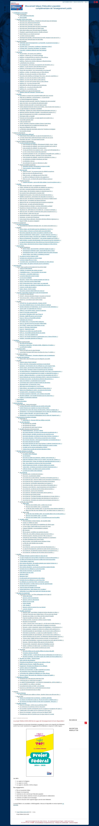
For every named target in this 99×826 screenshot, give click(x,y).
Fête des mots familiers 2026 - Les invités (36, 515)
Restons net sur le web (28, 601)
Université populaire (21, 41)
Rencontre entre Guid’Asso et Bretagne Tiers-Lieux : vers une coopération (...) (39, 76)
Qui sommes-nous (67, 2)
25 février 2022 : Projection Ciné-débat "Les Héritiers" (33, 48)
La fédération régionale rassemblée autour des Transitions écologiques (37, 129)
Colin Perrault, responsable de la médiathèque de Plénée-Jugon (38, 524)
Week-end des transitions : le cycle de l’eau (30, 570)
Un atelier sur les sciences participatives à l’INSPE (35, 447)
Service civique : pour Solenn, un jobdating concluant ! (36, 254)
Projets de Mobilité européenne (27, 164)
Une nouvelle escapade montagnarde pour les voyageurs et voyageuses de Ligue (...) (41, 708)
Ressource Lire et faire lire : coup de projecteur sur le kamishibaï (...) (39, 487)
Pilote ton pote (23, 170)
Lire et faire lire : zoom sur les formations (33, 490)
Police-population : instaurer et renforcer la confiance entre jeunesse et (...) (41, 629)
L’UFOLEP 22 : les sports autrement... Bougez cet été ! (33, 303)
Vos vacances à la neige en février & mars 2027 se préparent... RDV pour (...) (38, 701)
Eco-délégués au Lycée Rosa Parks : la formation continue (34, 582)
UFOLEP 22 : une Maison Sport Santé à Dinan (31, 299)
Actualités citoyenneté (25, 611)
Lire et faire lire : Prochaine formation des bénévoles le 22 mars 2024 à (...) (41, 496)
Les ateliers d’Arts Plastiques (30, 454)
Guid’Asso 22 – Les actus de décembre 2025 (31, 87)
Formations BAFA (20, 348)
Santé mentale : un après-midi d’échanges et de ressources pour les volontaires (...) (40, 240)
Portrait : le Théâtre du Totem (30, 522)
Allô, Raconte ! (26, 530)
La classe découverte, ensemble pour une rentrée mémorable (35, 406)
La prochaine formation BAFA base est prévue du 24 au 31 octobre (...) (37, 352)
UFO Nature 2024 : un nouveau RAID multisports (32, 321)
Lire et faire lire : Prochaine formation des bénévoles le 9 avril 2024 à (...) (41, 498)
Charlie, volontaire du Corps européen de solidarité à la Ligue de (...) (36, 187)
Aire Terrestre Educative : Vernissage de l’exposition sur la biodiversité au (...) (42, 439)
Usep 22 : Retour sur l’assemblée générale (30, 318)
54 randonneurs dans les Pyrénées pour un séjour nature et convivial (37, 714)
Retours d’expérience (25, 247)
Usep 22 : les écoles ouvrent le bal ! (28, 312)
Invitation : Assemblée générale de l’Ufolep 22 (31, 338)
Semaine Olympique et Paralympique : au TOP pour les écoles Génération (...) (39, 306)
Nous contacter (78, 2)
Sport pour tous (17, 265)
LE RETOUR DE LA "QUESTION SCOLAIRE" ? (31, 680)
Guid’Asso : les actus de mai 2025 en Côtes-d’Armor (32, 77)
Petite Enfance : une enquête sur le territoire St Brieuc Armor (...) (36, 388)
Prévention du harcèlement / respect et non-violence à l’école (35, 662)
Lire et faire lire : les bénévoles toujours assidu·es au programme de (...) (40, 550)
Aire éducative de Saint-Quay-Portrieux (32, 427)
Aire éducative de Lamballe (29, 423)
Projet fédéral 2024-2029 (22, 812)
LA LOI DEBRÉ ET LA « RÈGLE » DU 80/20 (30, 684)
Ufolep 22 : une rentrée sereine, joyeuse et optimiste (33, 310)
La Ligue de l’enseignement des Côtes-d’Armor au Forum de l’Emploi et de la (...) (39, 242)
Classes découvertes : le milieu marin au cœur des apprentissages (36, 583)
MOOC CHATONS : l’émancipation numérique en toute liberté (35, 364)
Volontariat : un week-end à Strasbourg (29, 217)
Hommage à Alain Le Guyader (27, 116)
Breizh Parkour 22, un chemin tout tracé (30, 34)
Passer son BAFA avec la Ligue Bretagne (30, 350)
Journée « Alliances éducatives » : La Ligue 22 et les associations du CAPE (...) (39, 375)
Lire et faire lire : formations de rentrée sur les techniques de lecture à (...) (41, 500)
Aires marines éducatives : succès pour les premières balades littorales (37, 567)
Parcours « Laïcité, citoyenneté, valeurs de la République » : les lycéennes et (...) (42, 627)
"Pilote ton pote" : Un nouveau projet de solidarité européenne (38, 171)
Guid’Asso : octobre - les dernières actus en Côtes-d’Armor (34, 72)
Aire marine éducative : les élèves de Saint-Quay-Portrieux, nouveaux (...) (41, 436)
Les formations (26, 455)
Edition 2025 (26, 503)
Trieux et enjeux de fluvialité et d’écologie (30, 587)
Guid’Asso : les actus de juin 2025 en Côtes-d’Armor (32, 79)
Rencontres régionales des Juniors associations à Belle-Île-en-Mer (36, 232)
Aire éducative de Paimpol (29, 425)
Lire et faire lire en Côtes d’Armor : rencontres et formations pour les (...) (41, 477)
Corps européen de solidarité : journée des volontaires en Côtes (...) (39, 157)
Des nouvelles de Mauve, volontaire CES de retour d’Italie (37, 155)
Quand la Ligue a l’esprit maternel (28, 362)
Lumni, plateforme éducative (27, 15)
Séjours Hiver (19, 696)
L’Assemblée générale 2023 (26, 119)
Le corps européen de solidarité (27, 143)
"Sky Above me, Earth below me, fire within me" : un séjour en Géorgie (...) (38, 209)
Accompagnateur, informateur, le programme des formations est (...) (37, 64)
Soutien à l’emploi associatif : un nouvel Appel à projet (33, 105)
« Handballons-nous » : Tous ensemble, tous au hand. (33, 272)
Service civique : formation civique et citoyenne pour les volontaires (36, 369)
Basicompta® (23, 17)
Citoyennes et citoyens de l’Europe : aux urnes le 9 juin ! (33, 208)
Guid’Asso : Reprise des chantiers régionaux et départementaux (35, 61)
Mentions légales (73, 822)
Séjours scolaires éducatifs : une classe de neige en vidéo (34, 413)
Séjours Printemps (21, 693)
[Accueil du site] (49, 10)
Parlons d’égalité (27, 603)
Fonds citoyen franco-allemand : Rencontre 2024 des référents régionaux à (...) (39, 219)
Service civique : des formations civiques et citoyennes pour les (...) (36, 191)
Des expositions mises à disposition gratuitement (32, 671)
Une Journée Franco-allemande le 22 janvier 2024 (32, 193)
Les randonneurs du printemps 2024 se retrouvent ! (32, 706)
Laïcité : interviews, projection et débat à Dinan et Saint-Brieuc (35, 123)
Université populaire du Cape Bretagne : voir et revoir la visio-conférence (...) (42, 631)
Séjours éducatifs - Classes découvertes (26, 404)
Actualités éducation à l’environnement (29, 429)
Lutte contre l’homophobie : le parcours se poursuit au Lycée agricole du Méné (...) (43, 640)
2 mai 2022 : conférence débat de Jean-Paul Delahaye (33, 50)
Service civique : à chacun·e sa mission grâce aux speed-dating (35, 231)
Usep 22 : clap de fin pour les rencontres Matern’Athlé (33, 323)
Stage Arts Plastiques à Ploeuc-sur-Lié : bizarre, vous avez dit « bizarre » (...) (41, 459)
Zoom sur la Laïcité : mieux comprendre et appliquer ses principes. (39, 625)
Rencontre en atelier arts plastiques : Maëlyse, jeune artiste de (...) (39, 457)
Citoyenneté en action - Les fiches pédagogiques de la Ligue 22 (35, 594)
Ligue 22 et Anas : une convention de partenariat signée (33, 103)
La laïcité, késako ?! (27, 609)
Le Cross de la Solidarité (26, 277)
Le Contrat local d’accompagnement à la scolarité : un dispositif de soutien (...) (39, 373)
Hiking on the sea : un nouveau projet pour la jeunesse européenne (36, 202)
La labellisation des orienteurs (27, 63)
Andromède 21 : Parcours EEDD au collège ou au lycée (36, 420)
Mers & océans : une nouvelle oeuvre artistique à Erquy (36, 541)
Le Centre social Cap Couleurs (27, 35)
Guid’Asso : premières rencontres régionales (31, 59)
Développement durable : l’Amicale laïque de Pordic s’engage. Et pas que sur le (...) (40, 37)
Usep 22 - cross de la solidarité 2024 (29, 334)
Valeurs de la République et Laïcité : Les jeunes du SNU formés (35, 390)
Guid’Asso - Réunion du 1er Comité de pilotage (31, 55)
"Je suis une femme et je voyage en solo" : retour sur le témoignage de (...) (41, 150)
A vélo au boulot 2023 (25, 121)
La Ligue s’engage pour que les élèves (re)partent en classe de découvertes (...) (39, 557)
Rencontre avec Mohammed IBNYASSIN (30, 22)
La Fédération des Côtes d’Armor (22, 718)
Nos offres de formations (26, 343)
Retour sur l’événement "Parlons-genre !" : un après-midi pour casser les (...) (38, 234)
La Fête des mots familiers (26, 502)
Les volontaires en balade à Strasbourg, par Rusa (35, 159)
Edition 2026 (26, 512)
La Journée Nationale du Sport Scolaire (29, 276)
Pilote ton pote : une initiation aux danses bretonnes (33, 200)
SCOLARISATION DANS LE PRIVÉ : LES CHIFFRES (32, 686)
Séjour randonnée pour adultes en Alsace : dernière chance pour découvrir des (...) (40, 694)
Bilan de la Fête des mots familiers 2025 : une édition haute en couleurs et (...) (45, 510)
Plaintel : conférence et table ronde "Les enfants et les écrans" (38, 646)
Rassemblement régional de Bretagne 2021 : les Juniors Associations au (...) (38, 225)
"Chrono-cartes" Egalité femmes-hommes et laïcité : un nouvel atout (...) (41, 638)
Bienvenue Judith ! (24, 574)
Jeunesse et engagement (19, 222)
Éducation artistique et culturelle (24, 451)
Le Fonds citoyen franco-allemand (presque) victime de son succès (36, 137)
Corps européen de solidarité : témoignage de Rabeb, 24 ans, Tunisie (40, 144)
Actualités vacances (21, 703)
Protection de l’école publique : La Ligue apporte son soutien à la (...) (37, 118)
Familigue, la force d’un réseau (24, 19)
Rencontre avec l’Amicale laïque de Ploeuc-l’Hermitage (33, 26)
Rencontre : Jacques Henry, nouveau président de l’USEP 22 (34, 279)
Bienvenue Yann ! (24, 576)
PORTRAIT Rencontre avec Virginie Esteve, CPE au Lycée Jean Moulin (40, 614)
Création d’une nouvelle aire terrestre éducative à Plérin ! (37, 449)
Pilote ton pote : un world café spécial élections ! (32, 204)
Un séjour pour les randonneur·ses (28, 585)
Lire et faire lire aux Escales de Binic (32, 494)
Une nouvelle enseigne (25, 131)
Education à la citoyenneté (29, 621)
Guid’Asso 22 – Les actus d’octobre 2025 (30, 83)
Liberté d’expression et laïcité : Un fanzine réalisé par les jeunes (38, 465)
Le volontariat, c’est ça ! (28, 161)
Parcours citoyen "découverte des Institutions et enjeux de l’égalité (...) (37, 675)
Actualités (18, 94)
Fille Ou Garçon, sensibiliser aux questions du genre (35, 532)
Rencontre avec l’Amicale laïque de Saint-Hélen (31, 39)
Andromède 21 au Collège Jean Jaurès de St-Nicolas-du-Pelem (35, 591)
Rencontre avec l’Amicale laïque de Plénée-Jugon (32, 28)
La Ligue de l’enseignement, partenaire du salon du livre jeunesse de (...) (40, 548)
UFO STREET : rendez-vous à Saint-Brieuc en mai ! (32, 325)
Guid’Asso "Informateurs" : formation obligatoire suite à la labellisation (37, 355)
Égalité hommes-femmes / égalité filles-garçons (32, 664)
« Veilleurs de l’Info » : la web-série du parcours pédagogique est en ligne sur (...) (42, 654)
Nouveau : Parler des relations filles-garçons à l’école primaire (38, 642)
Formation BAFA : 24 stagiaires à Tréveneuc (31, 392)
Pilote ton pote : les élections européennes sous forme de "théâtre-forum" (38, 198)
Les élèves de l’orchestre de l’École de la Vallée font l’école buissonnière (37, 559)
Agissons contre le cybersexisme (31, 599)
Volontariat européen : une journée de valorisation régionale (35, 215)
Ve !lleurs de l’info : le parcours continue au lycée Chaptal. (37, 619)
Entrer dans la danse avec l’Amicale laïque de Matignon (33, 30)
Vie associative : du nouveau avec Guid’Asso (30, 53)
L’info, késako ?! (27, 605)
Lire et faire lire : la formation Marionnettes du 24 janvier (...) (38, 483)
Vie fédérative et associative (20, 12)
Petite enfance (20, 399)
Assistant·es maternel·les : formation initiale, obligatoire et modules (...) (37, 345)
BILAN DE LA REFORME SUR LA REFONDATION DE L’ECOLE (35, 688)
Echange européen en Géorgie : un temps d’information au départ (36, 206)
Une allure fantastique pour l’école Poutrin (33, 539)
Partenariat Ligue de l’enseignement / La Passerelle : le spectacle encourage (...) (39, 42)
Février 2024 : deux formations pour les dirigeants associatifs (35, 358)
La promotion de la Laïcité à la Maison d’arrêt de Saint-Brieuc (35, 382)
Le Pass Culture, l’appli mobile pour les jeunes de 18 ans (37, 526)
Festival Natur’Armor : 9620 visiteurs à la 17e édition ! (33, 589)
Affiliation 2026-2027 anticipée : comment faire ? (32, 92)
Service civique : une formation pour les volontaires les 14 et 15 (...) (36, 229)
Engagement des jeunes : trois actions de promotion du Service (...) (36, 195)
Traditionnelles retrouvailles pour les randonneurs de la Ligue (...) (36, 710)
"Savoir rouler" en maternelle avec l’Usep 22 (30, 308)
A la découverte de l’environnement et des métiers (32, 578)
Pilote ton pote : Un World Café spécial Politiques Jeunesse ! (38, 179)
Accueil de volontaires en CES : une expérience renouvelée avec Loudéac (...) (42, 153)
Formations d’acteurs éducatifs (30, 653)
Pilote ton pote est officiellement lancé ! (33, 173)
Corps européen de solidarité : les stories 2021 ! (34, 148)
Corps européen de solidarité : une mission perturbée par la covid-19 (40, 146)
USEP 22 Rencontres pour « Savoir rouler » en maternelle (34, 283)
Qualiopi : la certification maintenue (28, 397)
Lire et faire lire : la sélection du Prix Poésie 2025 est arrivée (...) (38, 552)
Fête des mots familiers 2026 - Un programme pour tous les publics (43, 517)
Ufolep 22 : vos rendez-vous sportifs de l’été (31, 331)
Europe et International (19, 133)
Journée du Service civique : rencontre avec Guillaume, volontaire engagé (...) (39, 236)
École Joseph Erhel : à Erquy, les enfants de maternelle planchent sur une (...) (42, 461)
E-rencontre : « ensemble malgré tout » (29, 274)
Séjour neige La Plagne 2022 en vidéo (29, 565)
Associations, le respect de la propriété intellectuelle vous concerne (36, 95)
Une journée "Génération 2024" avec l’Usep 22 (31, 314)
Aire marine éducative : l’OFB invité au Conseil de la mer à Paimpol (39, 438)
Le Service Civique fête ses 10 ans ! (28, 260)
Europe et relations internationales (25, 141)
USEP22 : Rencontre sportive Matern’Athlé (30, 281)
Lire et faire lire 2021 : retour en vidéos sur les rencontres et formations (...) (41, 479)
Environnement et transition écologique (26, 417)
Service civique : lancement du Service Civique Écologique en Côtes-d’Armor (38, 244)
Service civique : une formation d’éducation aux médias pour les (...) (36, 367)
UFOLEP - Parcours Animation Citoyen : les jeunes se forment (35, 296)
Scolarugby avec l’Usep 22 (26, 319)
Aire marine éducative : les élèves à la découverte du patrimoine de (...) (40, 432)
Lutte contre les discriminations (27, 660)
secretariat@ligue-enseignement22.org (44, 822)
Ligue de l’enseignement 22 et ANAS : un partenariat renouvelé (35, 114)
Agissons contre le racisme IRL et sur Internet (34, 607)
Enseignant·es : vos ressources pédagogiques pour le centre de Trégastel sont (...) (40, 415)
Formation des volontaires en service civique (31, 258)
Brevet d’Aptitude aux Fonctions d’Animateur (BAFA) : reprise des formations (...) (39, 377)
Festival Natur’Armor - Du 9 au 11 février (33, 430)
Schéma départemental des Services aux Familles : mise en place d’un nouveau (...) (40, 106)
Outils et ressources (21, 14)
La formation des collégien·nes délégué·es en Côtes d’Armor (35, 673)
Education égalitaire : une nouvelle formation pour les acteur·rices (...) (37, 395)
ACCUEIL (14, 718)
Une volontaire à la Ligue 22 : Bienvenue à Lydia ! (35, 163)
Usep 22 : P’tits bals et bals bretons (28, 327)
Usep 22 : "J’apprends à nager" (27, 329)
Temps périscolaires (21, 401)
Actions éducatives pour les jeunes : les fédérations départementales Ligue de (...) (43, 636)
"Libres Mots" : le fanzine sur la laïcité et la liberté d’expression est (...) (40, 467)
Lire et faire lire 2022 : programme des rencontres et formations (39, 481)
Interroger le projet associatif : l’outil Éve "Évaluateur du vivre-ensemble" (38, 101)
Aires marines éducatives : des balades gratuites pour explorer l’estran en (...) (39, 563)
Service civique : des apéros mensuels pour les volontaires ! (34, 263)
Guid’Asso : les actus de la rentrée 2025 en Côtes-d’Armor (34, 81)
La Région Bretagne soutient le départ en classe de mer (33, 555)
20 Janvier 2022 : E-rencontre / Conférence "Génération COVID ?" (36, 46)
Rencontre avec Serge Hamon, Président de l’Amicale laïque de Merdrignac (38, 21)
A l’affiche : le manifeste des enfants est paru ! (31, 270)
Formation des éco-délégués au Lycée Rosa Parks (32, 569)
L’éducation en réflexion (22, 677)
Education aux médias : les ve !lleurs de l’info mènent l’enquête (38, 616)
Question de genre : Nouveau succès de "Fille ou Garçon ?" (37, 535)
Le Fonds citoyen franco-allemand (25, 134)
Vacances (15, 691)
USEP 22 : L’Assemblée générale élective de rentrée (32, 332)
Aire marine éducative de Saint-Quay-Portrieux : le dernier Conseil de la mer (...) (42, 443)
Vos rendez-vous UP (25, 44)
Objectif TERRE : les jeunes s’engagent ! (29, 221)
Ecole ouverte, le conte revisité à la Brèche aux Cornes (36, 647)
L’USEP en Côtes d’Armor (26, 268)
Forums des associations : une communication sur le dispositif (35, 70)
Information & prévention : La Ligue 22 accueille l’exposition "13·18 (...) (40, 632)
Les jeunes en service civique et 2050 (29, 256)
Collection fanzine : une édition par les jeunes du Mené (36, 468)
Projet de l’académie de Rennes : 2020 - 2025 (34, 618)
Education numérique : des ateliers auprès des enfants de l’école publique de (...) (42, 656)
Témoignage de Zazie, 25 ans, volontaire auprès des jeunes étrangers (40, 252)
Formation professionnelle (23, 341)
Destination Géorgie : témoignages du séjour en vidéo (36, 166)
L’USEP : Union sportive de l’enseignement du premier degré (31, 267)
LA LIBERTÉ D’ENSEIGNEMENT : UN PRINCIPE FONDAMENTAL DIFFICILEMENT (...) (41, 682)
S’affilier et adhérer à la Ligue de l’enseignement (28, 90)
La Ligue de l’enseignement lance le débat (30, 689)
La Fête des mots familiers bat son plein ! (33, 543)
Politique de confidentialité (61, 822)
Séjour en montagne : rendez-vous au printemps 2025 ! (33, 705)
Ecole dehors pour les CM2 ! (27, 572)
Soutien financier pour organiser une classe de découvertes (34, 408)
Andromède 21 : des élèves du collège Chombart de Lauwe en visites (40, 445)
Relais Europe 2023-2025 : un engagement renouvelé (33, 185)
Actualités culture (24, 519)
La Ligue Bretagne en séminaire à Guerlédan (31, 108)
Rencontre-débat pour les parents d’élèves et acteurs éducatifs (38, 651)
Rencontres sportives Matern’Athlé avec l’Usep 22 (32, 290)
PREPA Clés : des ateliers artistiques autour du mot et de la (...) (38, 534)
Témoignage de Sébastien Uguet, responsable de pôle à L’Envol (39, 250)
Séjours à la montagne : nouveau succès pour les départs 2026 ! (36, 712)
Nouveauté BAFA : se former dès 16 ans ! (30, 384)
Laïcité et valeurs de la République (28, 667)
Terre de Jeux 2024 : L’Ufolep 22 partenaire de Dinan (33, 298)
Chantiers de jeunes (24, 180)
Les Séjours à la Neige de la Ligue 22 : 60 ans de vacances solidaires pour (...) (39, 699)
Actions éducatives (18, 403)
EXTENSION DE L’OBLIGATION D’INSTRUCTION (32, 678)
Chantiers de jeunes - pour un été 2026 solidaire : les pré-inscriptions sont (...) (42, 182)
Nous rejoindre (89, 2)
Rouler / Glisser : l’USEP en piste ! (28, 289)
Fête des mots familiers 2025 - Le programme (37, 506)
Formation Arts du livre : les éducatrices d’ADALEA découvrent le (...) (36, 379)
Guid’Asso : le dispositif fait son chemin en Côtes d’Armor (34, 57)
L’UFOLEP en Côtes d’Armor (27, 294)
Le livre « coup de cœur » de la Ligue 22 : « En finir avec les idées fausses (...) (42, 623)
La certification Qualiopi (25, 347)
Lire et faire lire (23, 472)
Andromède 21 (23, 418)
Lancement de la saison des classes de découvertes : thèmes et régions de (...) (39, 409)
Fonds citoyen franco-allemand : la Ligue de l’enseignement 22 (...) (36, 135)
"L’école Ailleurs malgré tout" (27, 561)
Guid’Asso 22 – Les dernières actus (28, 89)
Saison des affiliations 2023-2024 (28, 127)
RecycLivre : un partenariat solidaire (31, 476)
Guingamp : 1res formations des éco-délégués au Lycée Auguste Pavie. (37, 366)
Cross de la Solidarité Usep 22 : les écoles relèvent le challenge (35, 305)
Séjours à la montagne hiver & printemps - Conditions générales (36, 698)
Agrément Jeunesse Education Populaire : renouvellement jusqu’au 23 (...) (38, 112)
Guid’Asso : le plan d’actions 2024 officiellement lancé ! (33, 66)
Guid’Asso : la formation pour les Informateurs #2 (32, 68)
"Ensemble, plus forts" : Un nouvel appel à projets (32, 139)
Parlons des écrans (27, 596)
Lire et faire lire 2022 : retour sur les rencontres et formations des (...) (40, 485)
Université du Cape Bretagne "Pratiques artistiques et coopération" (39, 537)
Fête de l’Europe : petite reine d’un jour (29, 213)
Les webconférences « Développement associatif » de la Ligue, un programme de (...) (41, 371)
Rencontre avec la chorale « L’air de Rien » (30, 24)
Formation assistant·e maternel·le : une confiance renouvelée (35, 393)
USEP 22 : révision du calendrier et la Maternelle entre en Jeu (35, 285)
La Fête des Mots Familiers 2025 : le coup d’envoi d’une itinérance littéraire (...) (45, 508)
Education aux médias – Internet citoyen (30, 658)
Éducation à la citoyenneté (23, 593)
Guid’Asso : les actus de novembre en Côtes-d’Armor (33, 74)
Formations (16, 340)
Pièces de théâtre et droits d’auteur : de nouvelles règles (37, 521)
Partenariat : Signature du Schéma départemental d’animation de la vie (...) (38, 110)
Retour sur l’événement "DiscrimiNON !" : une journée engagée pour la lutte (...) (39, 238)
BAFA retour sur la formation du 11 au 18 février (32, 386)
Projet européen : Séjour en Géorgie (32, 168)
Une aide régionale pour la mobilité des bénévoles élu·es (34, 125)
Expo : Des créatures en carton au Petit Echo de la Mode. (37, 463)
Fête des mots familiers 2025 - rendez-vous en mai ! (39, 505)
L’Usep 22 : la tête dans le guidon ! (28, 287)
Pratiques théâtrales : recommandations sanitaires (35, 528)
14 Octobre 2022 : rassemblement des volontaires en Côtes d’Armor (37, 261)
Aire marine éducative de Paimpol (31, 441)
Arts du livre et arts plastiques (27, 452)
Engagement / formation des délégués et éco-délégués (33, 666)
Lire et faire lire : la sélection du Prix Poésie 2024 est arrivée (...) (38, 489)
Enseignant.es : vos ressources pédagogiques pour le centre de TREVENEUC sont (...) (41, 411)
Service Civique (20, 245)
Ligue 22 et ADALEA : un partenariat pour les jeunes (32, 380)
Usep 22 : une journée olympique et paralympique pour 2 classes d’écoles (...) (39, 336)
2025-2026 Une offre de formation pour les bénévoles (33, 85)
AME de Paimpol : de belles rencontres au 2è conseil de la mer (38, 434)
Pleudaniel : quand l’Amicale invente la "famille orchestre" (34, 32)
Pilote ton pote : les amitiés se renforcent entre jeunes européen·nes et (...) (38, 211)
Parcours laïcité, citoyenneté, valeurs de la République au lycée (38, 644)
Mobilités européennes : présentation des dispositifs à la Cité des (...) (37, 196)
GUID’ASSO (19, 52)
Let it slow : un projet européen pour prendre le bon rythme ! (35, 189)
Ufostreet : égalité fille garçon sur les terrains (31, 316)
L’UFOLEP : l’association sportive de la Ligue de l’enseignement (32, 292)
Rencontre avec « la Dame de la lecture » (33, 474)
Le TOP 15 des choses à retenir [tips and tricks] (34, 151)
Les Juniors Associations (22, 224)
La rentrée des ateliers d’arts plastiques (32, 470)
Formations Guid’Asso (21, 354)
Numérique (22, 649)
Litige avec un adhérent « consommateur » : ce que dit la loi (34, 97)
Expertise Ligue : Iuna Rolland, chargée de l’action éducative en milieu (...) (41, 612)
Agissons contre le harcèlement (30, 598)
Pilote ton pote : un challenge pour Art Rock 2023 (35, 175)
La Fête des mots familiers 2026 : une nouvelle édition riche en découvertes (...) (45, 513)
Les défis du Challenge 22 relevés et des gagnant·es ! (36, 177)
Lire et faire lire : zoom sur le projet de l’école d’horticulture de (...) (39, 547)
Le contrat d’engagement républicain (29, 99)
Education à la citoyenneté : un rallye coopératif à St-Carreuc (35, 669)
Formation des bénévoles (22, 357)
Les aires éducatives (25, 422)
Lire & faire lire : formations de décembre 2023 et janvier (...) (38, 492)
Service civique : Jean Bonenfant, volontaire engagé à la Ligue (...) (39, 248)
